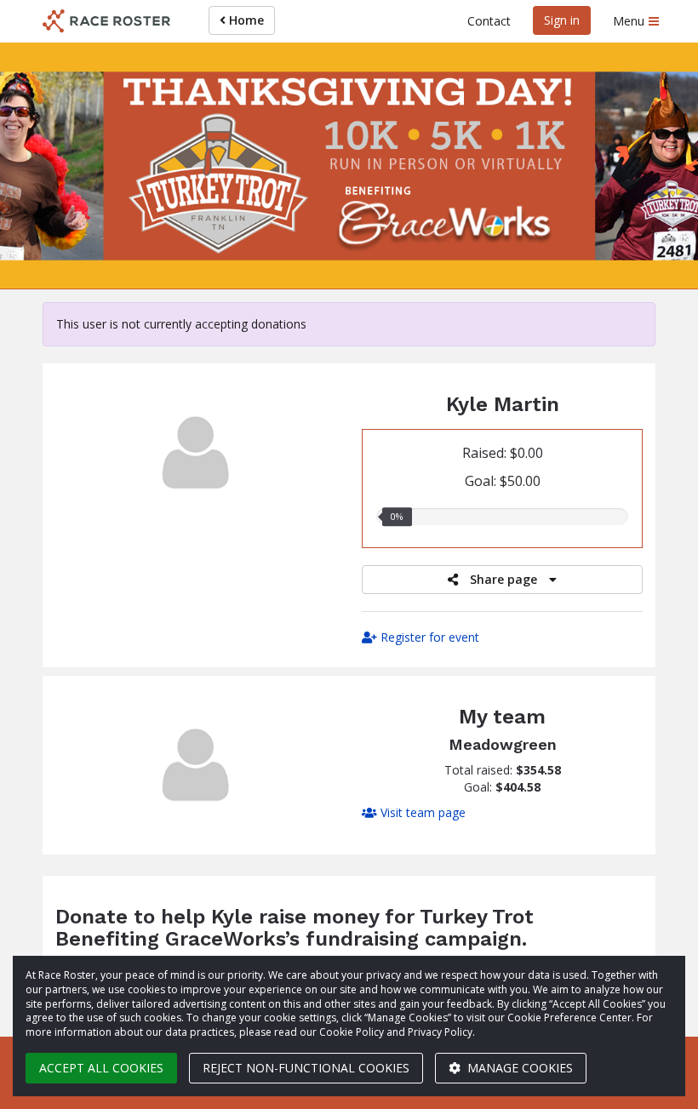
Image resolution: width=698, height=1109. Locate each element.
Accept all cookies (101, 1068)
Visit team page (421, 812)
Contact (489, 21)
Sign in (562, 20)
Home (245, 20)
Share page (503, 579)
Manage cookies (518, 1068)
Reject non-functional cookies (306, 1068)
